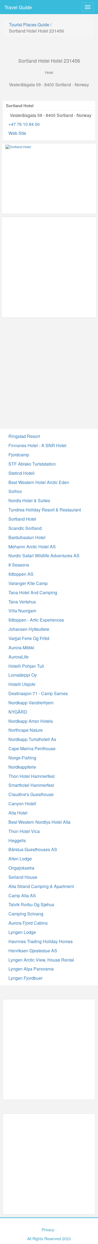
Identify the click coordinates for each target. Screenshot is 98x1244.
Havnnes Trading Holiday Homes (40, 941)
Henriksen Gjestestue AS (32, 950)
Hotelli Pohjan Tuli (26, 666)
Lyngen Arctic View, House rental (41, 960)
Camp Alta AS (22, 895)
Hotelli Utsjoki (21, 684)
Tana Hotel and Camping (32, 592)
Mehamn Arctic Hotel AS (32, 546)
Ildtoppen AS (20, 574)
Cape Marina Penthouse (32, 748)
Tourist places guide (29, 24)
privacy (48, 1229)
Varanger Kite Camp (28, 583)
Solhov (15, 491)
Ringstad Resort (24, 436)
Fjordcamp (18, 454)
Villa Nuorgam (22, 610)
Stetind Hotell (21, 473)
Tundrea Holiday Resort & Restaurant (44, 510)
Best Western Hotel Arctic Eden (38, 482)
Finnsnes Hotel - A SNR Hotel (37, 445)
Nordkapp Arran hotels (30, 721)
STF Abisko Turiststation (32, 464)
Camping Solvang (25, 914)
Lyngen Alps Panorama (31, 969)
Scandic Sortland (25, 528)
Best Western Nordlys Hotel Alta (39, 822)
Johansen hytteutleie (28, 629)
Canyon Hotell (22, 803)
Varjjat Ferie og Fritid (28, 638)
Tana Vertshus (22, 602)
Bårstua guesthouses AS (32, 849)
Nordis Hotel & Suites (29, 500)
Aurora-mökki (21, 647)
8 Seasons (18, 565)
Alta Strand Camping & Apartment (41, 886)
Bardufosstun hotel (26, 537)
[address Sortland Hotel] (49, 178)
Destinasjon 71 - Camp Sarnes (38, 693)
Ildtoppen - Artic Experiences (36, 620)
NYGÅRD (17, 712)
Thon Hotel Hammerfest (31, 776)
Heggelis (17, 840)
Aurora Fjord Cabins (28, 923)
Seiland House (22, 877)
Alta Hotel (17, 813)
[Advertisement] (49, 267)
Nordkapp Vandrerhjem (30, 702)
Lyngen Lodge (22, 932)
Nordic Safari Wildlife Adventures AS (43, 555)
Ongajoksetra (21, 868)
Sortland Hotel (22, 519)
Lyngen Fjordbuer (25, 978)
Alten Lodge (20, 858)
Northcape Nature (25, 730)
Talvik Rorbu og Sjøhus (31, 904)
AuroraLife (18, 657)
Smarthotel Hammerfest (31, 785)
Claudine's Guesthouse (31, 794)
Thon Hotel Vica (24, 831)
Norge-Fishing (22, 758)
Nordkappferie (22, 767)
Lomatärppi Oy (22, 675)
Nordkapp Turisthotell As (32, 739)
